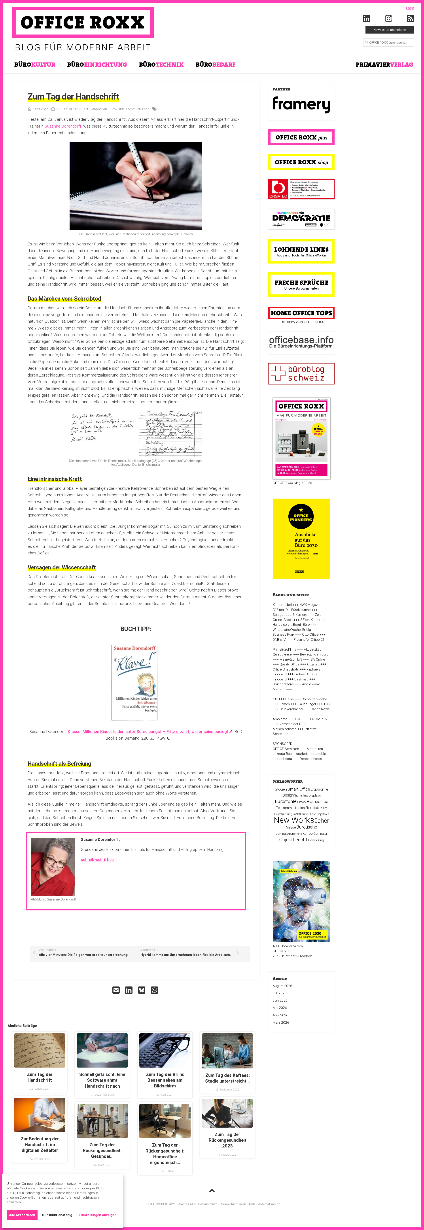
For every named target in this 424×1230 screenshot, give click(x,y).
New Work (292, 820)
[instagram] (388, 19)
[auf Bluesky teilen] (142, 990)
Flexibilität (312, 808)
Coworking (316, 840)
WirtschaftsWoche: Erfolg (292, 630)
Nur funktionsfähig (57, 1215)
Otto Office (310, 635)
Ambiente (280, 719)
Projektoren (322, 814)
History (301, 802)
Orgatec (313, 664)
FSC (298, 719)
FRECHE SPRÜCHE (301, 282)
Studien (281, 789)
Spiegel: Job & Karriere (290, 615)
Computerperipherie (289, 833)
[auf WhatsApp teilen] (155, 990)
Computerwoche (314, 699)
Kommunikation (137, 109)
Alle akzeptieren (22, 1215)
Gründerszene (283, 684)
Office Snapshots (286, 669)
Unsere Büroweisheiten (301, 288)
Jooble (321, 754)
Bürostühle (286, 801)
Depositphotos (311, 759)
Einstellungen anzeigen (98, 1215)
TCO (327, 704)
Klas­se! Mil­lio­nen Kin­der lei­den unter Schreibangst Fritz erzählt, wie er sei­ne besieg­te (149, 731)
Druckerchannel (291, 709)
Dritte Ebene (308, 814)
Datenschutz (207, 1204)
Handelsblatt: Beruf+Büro (291, 625)
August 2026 (282, 986)
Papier (323, 808)
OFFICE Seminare (286, 749)
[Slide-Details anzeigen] (301, 105)
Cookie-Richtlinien (233, 1204)
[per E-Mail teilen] (116, 990)
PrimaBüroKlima (284, 650)
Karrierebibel (282, 605)
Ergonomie (319, 789)
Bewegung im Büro (314, 654)
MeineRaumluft (291, 659)
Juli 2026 (279, 993)
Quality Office (289, 664)
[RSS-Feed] (410, 19)
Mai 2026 (280, 1008)
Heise (289, 699)
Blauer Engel (306, 704)
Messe (291, 827)
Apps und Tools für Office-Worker (301, 255)
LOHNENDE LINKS (301, 249)
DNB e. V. (279, 640)
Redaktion (40, 109)
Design (288, 795)
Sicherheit (301, 795)
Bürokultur (116, 109)
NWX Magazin (309, 605)
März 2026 (281, 1023)
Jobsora (286, 759)
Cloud (297, 814)
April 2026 (280, 1015)
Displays (315, 795)
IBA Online (317, 659)
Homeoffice (317, 801)
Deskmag (301, 679)
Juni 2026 (280, 1000)
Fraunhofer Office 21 (309, 640)
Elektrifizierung (283, 814)
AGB (252, 1204)
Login (410, 8)
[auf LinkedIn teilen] (129, 990)
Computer (320, 833)
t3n (275, 699)
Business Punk (283, 635)
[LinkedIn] (367, 19)
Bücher (319, 820)
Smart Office (299, 789)
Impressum (187, 1204)
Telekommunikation (290, 808)
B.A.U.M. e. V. (318, 719)
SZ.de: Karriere (311, 620)
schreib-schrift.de (97, 859)
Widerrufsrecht (269, 1204)
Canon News (320, 709)
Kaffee (308, 833)
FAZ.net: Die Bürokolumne (292, 610)
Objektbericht (293, 839)
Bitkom (285, 704)
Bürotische (306, 827)
